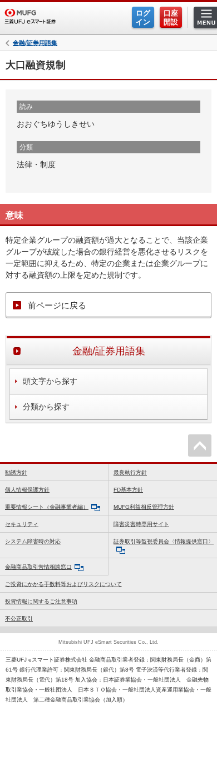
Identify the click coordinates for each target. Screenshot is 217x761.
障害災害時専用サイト (141, 524)
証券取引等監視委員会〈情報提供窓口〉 (164, 541)
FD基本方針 (128, 490)
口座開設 (171, 17)
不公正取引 (19, 618)
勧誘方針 (16, 472)
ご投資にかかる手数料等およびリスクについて (63, 584)
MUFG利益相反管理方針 (144, 507)
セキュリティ (21, 524)
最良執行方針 (130, 472)
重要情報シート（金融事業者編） (46, 507)
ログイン (143, 17)
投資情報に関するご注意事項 (41, 601)
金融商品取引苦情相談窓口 (38, 567)
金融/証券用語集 (35, 43)
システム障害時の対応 (33, 541)
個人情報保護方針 (27, 490)
